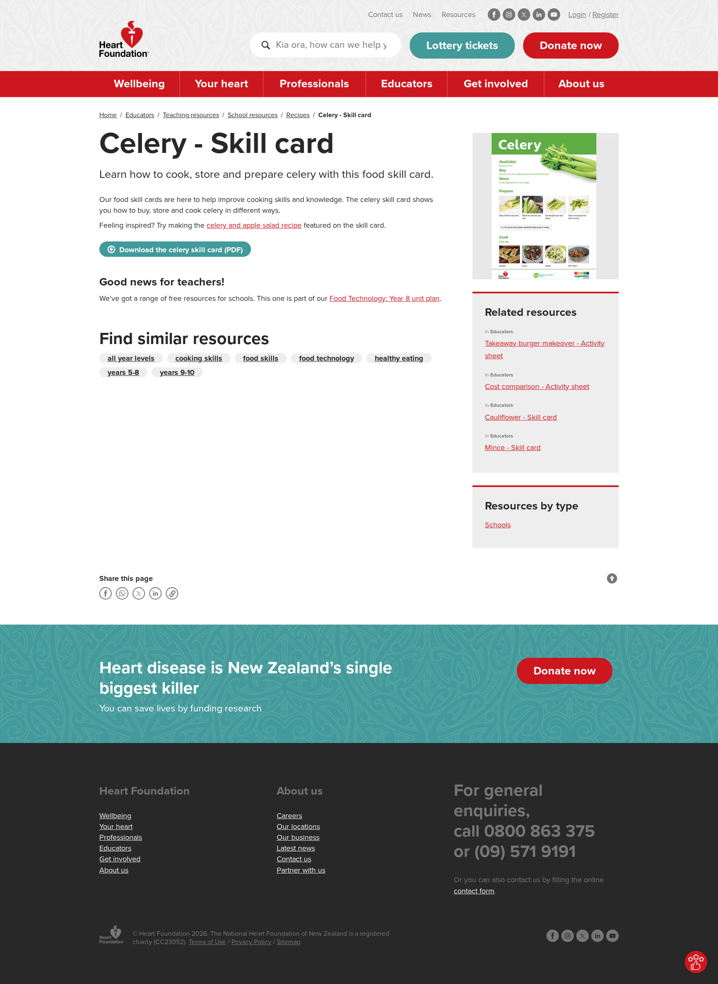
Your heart (221, 84)
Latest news (296, 848)
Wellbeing (139, 84)
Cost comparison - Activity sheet (537, 386)
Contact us (385, 14)
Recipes (298, 115)
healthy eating (399, 358)
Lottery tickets (462, 45)
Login (577, 14)
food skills (260, 358)
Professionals (314, 84)
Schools (498, 524)
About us (581, 84)
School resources (253, 115)
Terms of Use (207, 942)
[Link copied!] (172, 593)
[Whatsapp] (122, 593)
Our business (298, 837)
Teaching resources (191, 115)
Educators (407, 84)
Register (606, 14)
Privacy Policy (251, 942)
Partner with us (301, 870)
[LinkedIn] (155, 593)
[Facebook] (105, 593)
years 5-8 (123, 372)
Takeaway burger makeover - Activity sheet (545, 349)
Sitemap (288, 942)
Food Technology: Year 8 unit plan (384, 298)
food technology (326, 358)
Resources (458, 14)
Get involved (496, 84)
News (422, 14)
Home (108, 115)
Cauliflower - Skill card (521, 417)
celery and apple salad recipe (254, 225)
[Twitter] (139, 593)
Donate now (571, 45)
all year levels (131, 358)
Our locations (298, 826)
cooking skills (198, 358)
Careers (289, 815)
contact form (474, 890)
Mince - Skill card (513, 447)
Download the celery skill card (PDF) (180, 249)
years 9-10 (177, 372)
